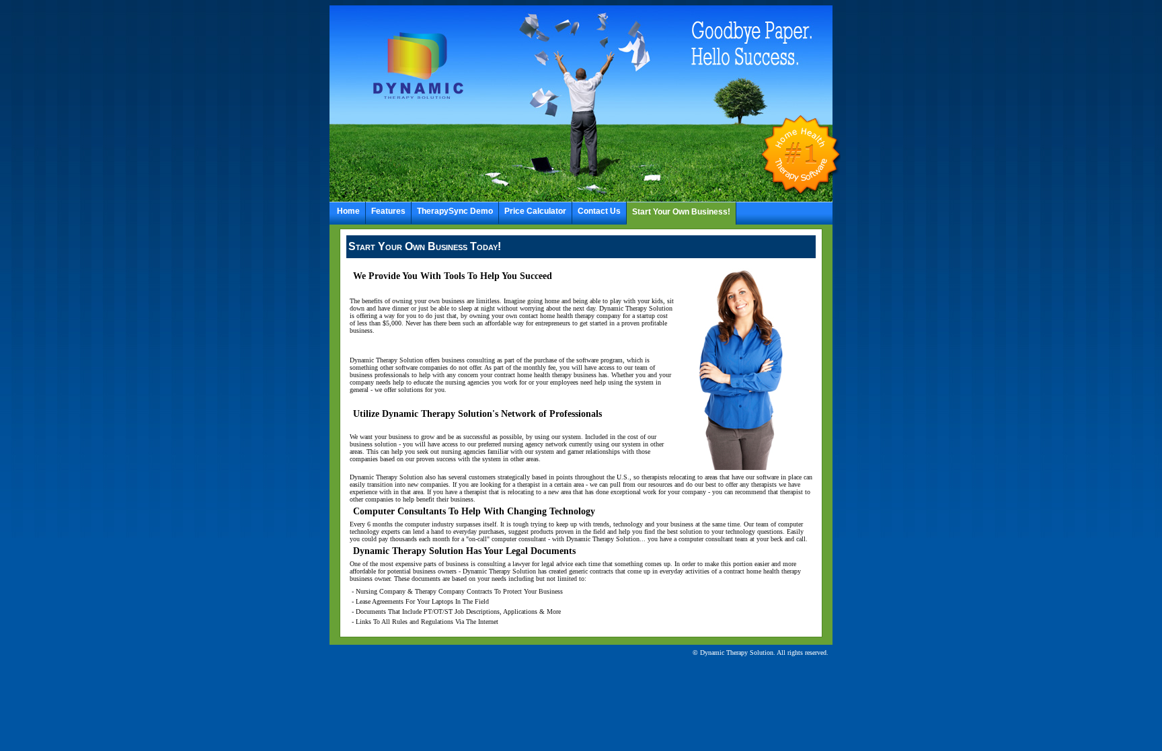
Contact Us (599, 211)
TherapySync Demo (455, 211)
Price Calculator (535, 211)
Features (388, 211)
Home (348, 211)
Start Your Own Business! (681, 211)
